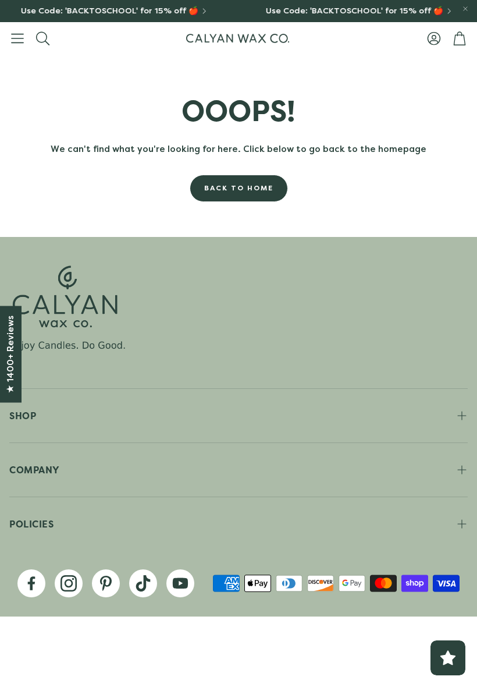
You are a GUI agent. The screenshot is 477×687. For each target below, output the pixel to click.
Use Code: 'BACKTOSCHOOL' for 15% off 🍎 (106, 11)
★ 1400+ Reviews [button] (10, 355)
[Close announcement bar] (465, 8)
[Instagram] (68, 583)
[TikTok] (143, 583)
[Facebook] (31, 583)
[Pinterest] (106, 583)
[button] (17, 38)
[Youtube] (180, 583)
